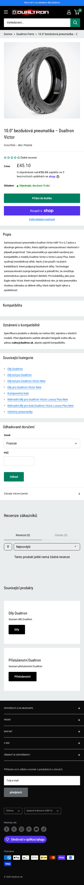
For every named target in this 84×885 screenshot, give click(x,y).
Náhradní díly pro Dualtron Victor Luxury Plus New (37, 399)
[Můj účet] (69, 12)
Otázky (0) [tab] (61, 535)
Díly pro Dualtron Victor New (24, 387)
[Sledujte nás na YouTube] (36, 829)
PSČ (6, 452)
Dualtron (9, 145)
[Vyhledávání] (75, 22)
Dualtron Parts (25, 34)
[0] (76, 12)
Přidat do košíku (42, 198)
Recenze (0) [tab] (23, 535)
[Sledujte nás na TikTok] (43, 829)
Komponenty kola (18, 393)
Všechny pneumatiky (20, 411)
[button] (12, 157)
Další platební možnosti (42, 219)
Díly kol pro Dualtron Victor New (26, 381)
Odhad (14, 476)
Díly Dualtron (15, 368)
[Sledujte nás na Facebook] (6, 829)
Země (7, 435)
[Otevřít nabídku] (6, 12)
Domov (8, 34)
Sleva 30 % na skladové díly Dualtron (42, 2)
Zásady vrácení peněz (16, 493)
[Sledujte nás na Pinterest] (29, 829)
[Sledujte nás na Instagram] (21, 829)
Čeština (9, 810)
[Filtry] (8, 546)
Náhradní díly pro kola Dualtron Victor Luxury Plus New (40, 405)
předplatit (16, 792)
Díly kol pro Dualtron (19, 374)
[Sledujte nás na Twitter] (14, 829)
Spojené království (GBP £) (39, 810)
